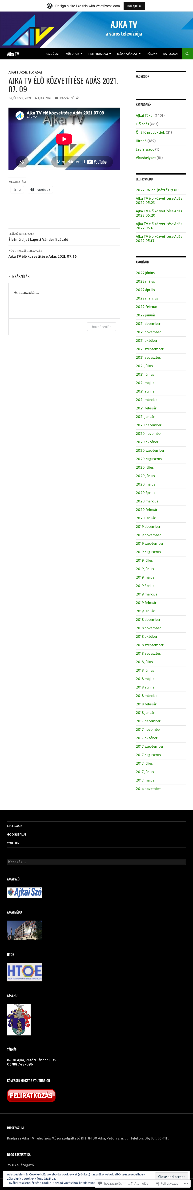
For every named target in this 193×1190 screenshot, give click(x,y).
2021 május (145, 383)
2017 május (145, 780)
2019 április (145, 586)
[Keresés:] (96, 862)
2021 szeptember (150, 349)
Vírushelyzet (146, 158)
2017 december (148, 721)
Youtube (13, 843)
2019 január (145, 611)
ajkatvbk (45, 98)
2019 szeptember (150, 543)
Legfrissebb (145, 149)
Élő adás (35, 72)
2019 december (148, 527)
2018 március (146, 696)
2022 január (145, 315)
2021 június (145, 374)
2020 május (145, 484)
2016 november (148, 789)
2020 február (146, 510)
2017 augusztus (148, 755)
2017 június (145, 772)
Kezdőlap (53, 53)
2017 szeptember (150, 746)
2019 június (145, 569)
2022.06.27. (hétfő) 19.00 (157, 190)
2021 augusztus (148, 357)
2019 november (148, 535)
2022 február (146, 307)
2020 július (145, 467)
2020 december (148, 425)
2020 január (146, 518)
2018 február (146, 704)
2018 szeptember (150, 645)
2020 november (149, 434)
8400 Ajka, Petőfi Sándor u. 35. (32, 1060)
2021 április (145, 391)
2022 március (147, 298)
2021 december (148, 324)
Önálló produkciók (150, 132)
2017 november (148, 729)
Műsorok (72, 53)
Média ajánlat (127, 53)
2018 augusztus (148, 653)
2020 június (145, 476)
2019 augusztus (148, 552)
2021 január (145, 417)
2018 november (148, 628)
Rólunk (152, 53)
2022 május (145, 281)
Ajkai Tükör (17, 72)
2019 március (146, 594)
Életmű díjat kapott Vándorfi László (38, 237)
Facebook (142, 76)
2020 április (145, 493)
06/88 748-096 (20, 1064)
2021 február (146, 408)
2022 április (145, 290)
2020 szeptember (150, 450)
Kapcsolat (171, 53)
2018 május (145, 679)
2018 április (145, 687)
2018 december (148, 620)
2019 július (144, 560)
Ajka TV (13, 54)
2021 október (146, 340)
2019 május (145, 577)
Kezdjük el (134, 6)
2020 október (147, 442)
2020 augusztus (149, 459)
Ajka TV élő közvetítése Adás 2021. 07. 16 (42, 254)
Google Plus (16, 834)
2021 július (144, 366)
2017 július (144, 763)
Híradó (141, 141)
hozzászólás (101, 327)
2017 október (146, 738)
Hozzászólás (69, 98)
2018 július (144, 662)
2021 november (148, 332)
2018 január (145, 713)
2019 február (146, 603)
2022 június (145, 273)
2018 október (146, 636)
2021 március (146, 400)
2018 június (145, 670)
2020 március (147, 501)
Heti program (98, 53)
